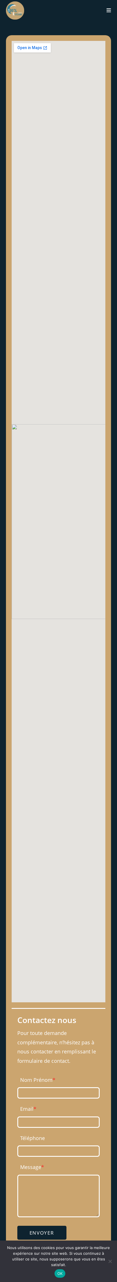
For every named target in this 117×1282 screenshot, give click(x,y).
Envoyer (42, 1232)
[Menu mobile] (108, 10)
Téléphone (32, 1138)
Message (32, 1167)
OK (60, 1273)
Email (28, 1108)
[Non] (110, 1261)
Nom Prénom (37, 1079)
